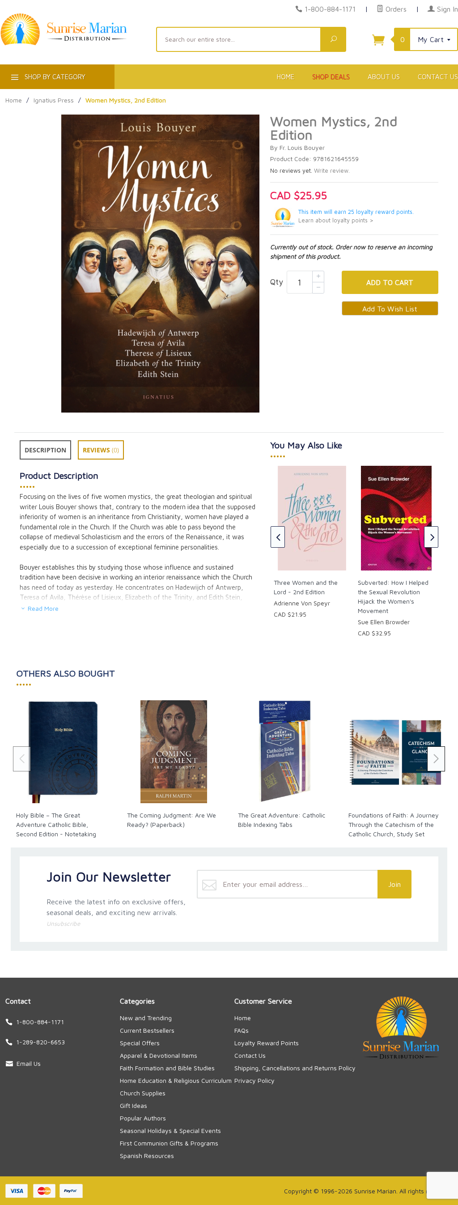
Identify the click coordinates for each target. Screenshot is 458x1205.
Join (394, 884)
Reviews (101, 450)
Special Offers (140, 1043)
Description (45, 450)
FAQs (241, 1030)
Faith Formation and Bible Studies (167, 1068)
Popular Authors (143, 1118)
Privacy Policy (254, 1080)
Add (389, 282)
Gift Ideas (133, 1105)
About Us (384, 77)
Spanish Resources (147, 1155)
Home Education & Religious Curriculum (176, 1080)
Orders (395, 9)
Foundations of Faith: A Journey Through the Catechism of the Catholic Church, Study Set (393, 824)
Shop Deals (331, 77)
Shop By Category (54, 77)
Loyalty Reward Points (266, 1043)
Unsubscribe (63, 923)
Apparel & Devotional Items (158, 1055)
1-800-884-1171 (330, 9)
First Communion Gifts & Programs (169, 1143)
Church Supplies (142, 1093)
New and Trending (146, 1018)
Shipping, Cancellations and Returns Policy (295, 1068)
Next (431, 537)
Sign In (446, 9)
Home (285, 77)
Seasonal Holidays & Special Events (170, 1130)
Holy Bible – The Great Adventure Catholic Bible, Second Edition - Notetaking (56, 824)
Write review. (332, 170)
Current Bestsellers (147, 1030)
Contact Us (250, 1055)
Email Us (29, 1063)
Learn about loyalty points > (335, 220)
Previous (278, 537)
